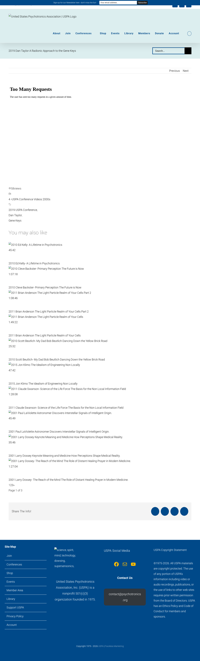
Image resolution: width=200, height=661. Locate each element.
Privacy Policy (15, 616)
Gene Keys (15, 220)
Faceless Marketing (114, 646)
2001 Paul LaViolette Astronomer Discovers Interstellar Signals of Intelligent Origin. (59, 431)
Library (11, 598)
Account (12, 624)
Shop (10, 573)
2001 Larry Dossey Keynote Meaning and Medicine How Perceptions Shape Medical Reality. (64, 455)
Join (9, 555)
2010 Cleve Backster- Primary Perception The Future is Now (45, 287)
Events (11, 581)
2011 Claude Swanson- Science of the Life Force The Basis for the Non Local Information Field (66, 407)
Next (186, 70)
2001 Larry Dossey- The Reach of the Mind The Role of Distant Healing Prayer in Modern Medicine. (68, 479)
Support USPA (15, 607)
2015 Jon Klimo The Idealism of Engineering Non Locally (43, 383)
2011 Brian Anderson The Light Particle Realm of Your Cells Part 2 (49, 311)
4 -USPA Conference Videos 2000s (29, 199)
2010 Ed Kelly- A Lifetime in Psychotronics (34, 263)
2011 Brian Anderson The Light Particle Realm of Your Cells (45, 335)
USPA (101, 646)
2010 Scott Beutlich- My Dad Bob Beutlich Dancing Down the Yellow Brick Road (57, 359)
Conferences (14, 564)
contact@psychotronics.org (125, 597)
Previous (174, 70)
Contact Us (124, 578)
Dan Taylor (15, 215)
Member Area (15, 590)
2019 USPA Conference (23, 210)
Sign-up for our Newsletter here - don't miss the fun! (74, 3)
